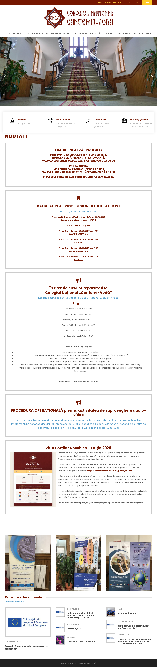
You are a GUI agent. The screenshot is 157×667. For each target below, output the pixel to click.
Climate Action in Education (81, 641)
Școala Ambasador (127, 613)
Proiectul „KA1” (74, 628)
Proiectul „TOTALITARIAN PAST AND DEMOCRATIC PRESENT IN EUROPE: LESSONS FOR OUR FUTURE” (135, 641)
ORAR (147, 2)
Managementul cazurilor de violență (134, 33)
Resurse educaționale (121, 2)
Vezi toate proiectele (14, 601)
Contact (136, 2)
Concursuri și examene (83, 33)
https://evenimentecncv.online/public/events (109, 470)
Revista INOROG (104, 2)
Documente (107, 33)
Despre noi (16, 33)
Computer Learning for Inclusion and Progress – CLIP (133, 627)
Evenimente (35, 33)
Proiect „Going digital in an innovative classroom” (26, 647)
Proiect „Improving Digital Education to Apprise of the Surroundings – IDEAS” (80, 615)
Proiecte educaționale (59, 33)
